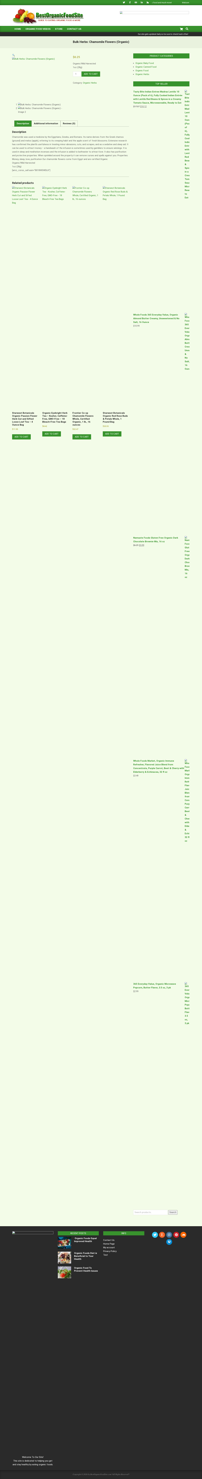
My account (109, 1247)
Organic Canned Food (145, 67)
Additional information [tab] (46, 123)
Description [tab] (23, 123)
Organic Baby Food (144, 63)
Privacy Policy (110, 1251)
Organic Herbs (90, 83)
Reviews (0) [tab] (69, 123)
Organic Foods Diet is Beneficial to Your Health (85, 1256)
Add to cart (91, 74)
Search (172, 1212)
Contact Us (108, 1240)
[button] (13, 55)
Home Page (109, 1243)
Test (105, 1255)
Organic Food (141, 70)
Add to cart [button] (21, 436)
